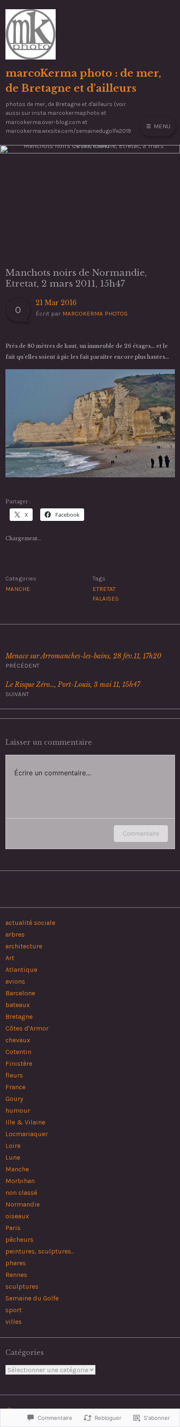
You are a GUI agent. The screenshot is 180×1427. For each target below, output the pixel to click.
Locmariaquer (26, 1134)
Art (9, 958)
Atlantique (21, 970)
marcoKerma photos (95, 313)
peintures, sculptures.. (39, 1251)
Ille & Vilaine (25, 1122)
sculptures (22, 1286)
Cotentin (18, 1052)
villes (13, 1322)
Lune (12, 1157)
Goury (14, 1099)
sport (13, 1310)
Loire (13, 1146)
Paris (13, 1228)
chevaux (17, 1040)
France (15, 1087)
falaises (106, 598)
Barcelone (20, 993)
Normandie (22, 1204)
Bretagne (19, 1016)
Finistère (18, 1063)
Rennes (16, 1275)
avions (15, 981)
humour (17, 1110)
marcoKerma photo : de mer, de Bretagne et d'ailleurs (83, 80)
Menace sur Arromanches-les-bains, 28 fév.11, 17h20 (83, 660)
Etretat (104, 589)
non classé (21, 1193)
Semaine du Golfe (32, 1298)
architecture (23, 946)
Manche (17, 589)
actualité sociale (30, 923)
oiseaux (17, 1216)
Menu (161, 126)
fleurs (14, 1075)
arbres (15, 934)
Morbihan (20, 1181)
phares (15, 1263)
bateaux (17, 1005)
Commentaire (141, 833)
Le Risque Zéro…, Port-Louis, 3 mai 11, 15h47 (72, 689)
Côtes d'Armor (27, 1028)
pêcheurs (19, 1239)
